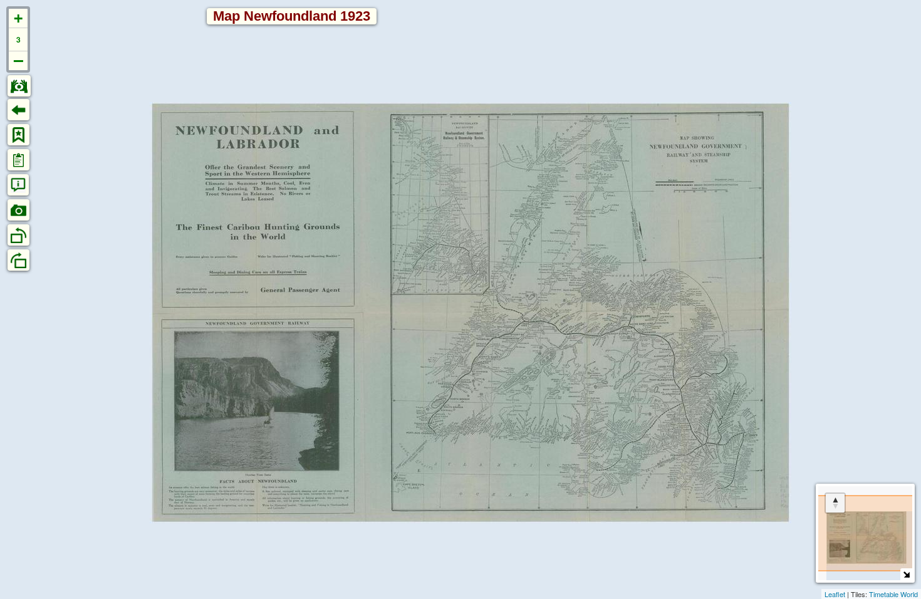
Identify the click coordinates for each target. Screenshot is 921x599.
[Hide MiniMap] (906, 574)
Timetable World (893, 594)
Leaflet (835, 594)
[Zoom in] (18, 18)
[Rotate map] (835, 503)
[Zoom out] (18, 60)
